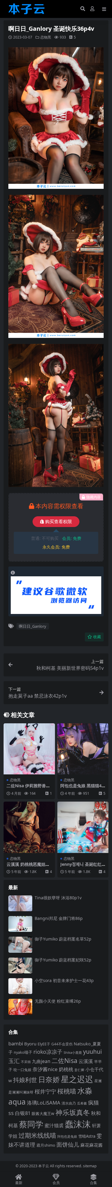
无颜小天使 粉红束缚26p (58, 1001)
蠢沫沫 (78, 1124)
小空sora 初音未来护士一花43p (64, 980)
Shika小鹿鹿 (73, 1052)
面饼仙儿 (67, 1144)
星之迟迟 (77, 1079)
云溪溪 (86, 1061)
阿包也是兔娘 (67, 1136)
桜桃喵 (66, 1091)
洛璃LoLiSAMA (43, 1102)
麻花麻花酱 (91, 1145)
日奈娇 (49, 1079)
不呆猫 (26, 1061)
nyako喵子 (23, 1052)
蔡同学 (31, 1124)
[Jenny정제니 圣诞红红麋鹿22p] (83, 827)
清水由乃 (69, 1103)
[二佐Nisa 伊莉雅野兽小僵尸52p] (29, 749)
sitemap (90, 1165)
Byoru (30, 1044)
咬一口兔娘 (22, 1069)
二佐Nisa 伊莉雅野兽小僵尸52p (28, 788)
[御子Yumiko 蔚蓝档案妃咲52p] (20, 965)
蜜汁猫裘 (54, 1125)
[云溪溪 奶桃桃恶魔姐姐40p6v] (29, 827)
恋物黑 (45, 37)
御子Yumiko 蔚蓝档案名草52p (63, 939)
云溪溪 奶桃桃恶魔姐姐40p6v (28, 866)
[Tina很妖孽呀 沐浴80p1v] (20, 903)
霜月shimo (45, 1145)
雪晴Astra (86, 1136)
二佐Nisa (64, 1060)
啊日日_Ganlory (32, 626)
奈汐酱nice (45, 1069)
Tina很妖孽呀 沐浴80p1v (58, 897)
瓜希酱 (82, 1103)
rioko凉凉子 (47, 1051)
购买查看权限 (58, 521)
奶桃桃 (66, 1069)
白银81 (22, 1113)
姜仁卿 (79, 1069)
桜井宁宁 (45, 1091)
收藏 (97, 637)
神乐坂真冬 (73, 1112)
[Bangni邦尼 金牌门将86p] (20, 924)
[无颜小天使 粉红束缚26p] (20, 1007)
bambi (15, 1043)
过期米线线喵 (37, 1135)
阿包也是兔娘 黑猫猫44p (82, 788)
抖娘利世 (25, 1080)
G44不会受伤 (62, 1044)
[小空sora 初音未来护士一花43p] (20, 986)
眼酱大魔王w (43, 1113)
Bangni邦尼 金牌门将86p (59, 918)
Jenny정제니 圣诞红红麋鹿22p (81, 866)
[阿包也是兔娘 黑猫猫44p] (83, 749)
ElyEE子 (44, 1044)
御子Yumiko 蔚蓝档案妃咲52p (63, 960)
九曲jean (41, 1061)
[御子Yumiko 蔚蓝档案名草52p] (20, 944)
